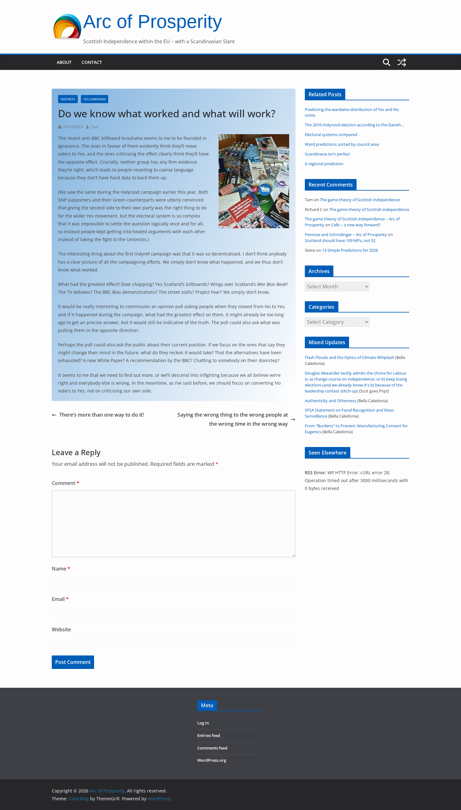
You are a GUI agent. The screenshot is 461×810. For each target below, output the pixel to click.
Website (61, 629)
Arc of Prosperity (152, 21)
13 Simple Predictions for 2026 (350, 250)
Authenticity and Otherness (330, 400)
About (64, 62)
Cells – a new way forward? (356, 225)
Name (61, 568)
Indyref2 (68, 99)
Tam (94, 126)
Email (60, 599)
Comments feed (212, 748)
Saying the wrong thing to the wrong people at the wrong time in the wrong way (233, 419)
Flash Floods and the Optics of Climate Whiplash (349, 357)
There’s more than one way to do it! (101, 414)
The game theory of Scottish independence (360, 199)
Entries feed (208, 735)
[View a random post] (401, 62)
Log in (203, 723)
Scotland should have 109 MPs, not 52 (340, 240)
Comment (65, 483)
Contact (92, 62)
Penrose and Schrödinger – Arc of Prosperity (346, 234)
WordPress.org (211, 760)
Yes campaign (94, 99)
